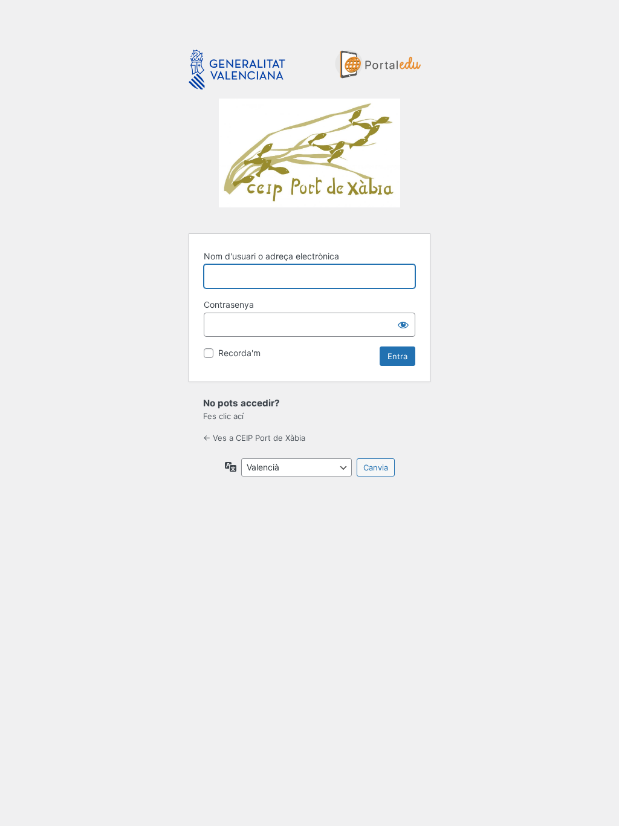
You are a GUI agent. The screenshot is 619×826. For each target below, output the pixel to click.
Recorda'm (239, 353)
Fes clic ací (223, 416)
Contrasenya (229, 304)
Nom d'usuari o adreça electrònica (271, 256)
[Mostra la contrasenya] (403, 325)
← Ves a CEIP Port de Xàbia (254, 438)
